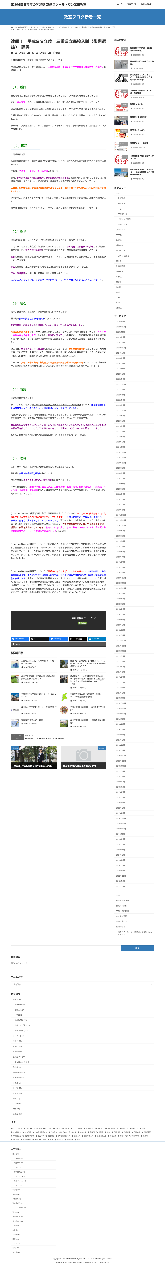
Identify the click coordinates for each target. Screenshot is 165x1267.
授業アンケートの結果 (139, 143)
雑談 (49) (16, 1109)
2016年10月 (121, 714)
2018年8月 (120, 599)
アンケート (120, 230)
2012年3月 (120, 886)
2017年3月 (120, 687)
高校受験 (61, 738)
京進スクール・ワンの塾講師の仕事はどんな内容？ (135, 933)
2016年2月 (120, 745)
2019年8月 (120, 536)
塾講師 (92, 1132)
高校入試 (51, 738)
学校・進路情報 (122, 911)
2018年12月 (121, 578)
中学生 (119, 235)
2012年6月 (120, 881)
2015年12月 (121, 755)
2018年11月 (121, 583)
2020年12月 (121, 452)
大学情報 (137, 1132)
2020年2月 (120, 505)
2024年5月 (120, 358)
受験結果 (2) (17, 1051)
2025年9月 (120, 332)
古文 (121, 209)
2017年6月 (120, 672)
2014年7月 (120, 844)
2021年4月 (120, 431)
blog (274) (17, 999)
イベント (48, 1128)
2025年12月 (121, 327)
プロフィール (77, 1128)
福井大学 (16, 1140)
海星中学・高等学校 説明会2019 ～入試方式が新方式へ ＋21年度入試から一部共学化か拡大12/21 (88, 663)
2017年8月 (120, 661)
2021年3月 (120, 437)
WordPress (69, 1262)
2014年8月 (120, 839)
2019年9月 (120, 531)
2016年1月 (120, 750)
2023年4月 (120, 379)
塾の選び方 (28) (19, 1057)
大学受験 (127, 1132)
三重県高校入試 (32, 738)
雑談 (118, 302)
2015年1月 (120, 813)
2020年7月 (120, 478)
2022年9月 (120, 389)
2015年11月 (121, 761)
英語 (36, 1140)
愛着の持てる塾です (138, 117)
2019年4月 (120, 557)
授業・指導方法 (122, 900)
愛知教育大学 (88, 1136)
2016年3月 (120, 740)
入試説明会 (17, 1132)
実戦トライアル (136, 104)
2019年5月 (120, 552)
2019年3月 (120, 562)
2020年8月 (120, 473)
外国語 (100, 1132)
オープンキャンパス (62, 1128)
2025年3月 (120, 337)
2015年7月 (120, 782)
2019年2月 (120, 567)
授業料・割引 (121, 906)
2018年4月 (120, 620)
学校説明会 (122, 214)
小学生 (119, 277)
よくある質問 (123, 256)
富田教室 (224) (18, 1077)
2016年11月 (121, 708)
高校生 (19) (17, 1114)
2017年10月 (121, 651)
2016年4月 (120, 735)
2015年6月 (120, 787)
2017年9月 (120, 656)
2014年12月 (121, 818)
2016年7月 (120, 724)
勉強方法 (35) (20, 1010)
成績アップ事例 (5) (22, 1025)
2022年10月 (121, 384)
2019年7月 (120, 541)
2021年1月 (120, 447)
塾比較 (119, 261)
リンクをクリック (19, 963)
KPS (119, 297)
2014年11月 (121, 823)
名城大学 (83, 1132)
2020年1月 (120, 510)
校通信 (119, 287)
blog (118, 193)
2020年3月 (120, 499)
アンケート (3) (18, 1036)
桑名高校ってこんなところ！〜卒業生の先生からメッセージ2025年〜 (142, 77)
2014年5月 (120, 855)
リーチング (90, 1128)
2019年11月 (121, 520)
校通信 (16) (17, 1093)
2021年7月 (120, 421)
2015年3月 (120, 803)
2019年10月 (121, 525)
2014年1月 (120, 870)
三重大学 (101, 1128)
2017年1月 (120, 698)
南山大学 (28, 1132)
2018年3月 (120, 625)
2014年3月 (120, 865)
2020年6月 (120, 484)
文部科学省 (124, 1136)
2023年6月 (120, 369)
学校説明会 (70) (21, 1020)
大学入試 (117, 1132)
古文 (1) (19, 1015)
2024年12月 (121, 348)
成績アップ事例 (124, 219)
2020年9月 (120, 468)
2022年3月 (120, 405)
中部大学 (135, 1128)
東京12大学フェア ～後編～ (33, 720)
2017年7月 (120, 667)
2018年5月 (120, 614)
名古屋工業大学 (70, 1132)
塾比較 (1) (17, 1067)
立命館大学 (27, 1140)
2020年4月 (120, 494)
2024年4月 (120, 363)
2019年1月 (120, 572)
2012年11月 (121, 876)
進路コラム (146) (21, 1030)
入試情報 (121, 198)
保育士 (144, 1128)
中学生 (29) (17, 1041)
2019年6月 (120, 546)
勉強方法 (121, 203)
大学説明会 (147, 1132)
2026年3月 (120, 321)
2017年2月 (120, 693)
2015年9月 (120, 771)
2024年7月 (120, 353)
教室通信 (113, 1136)
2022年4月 (120, 400)
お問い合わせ (121, 921)
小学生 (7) (17, 1083)
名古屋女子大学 (56, 1132)
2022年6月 (120, 395)
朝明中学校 (135, 1136)
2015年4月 (120, 797)
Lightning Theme (82, 1262)
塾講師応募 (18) (19, 1072)
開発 (118, 292)
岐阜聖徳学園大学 (64, 1136)
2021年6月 (120, 426)
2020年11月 (121, 457)
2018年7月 (120, 604)
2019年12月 (121, 515)
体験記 (119, 240)
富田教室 (119, 271)
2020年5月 (120, 489)
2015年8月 (120, 776)
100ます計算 (17, 1128)
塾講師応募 (120, 266)
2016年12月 (121, 703)
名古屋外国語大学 (41, 1132)
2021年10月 (121, 410)
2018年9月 (120, 593)
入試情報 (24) (20, 1004)
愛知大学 (77, 1136)
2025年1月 (120, 342)
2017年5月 (120, 677)
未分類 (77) (17, 1088)
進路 (43, 738)
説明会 (44, 1140)
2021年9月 (120, 416)
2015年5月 (120, 792)
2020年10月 (121, 463)
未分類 (119, 282)
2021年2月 (120, 442)
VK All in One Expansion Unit (99, 1262)
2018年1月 (120, 635)
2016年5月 (120, 729)
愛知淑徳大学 (101, 1136)
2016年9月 (120, 719)
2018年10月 (121, 588)
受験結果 (119, 245)
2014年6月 (120, 850)
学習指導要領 (29, 1136)
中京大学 (125, 1128)
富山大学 (41, 1136)
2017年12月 (121, 640)
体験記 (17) (17, 1046)
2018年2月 (120, 630)
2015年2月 (120, 808)
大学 (108, 1132)
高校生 (119, 308)
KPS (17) (18, 1103)
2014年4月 (120, 860)
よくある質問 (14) (22, 1062)
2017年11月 (121, 646)
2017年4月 (120, 682)
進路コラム (29, 735)
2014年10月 (121, 829)
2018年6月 (120, 609)
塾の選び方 (120, 251)
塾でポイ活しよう (137, 130)
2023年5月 (120, 374)
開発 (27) (16, 1098)
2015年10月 (121, 766)
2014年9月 (120, 834)
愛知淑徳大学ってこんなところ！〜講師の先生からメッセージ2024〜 (142, 172)
